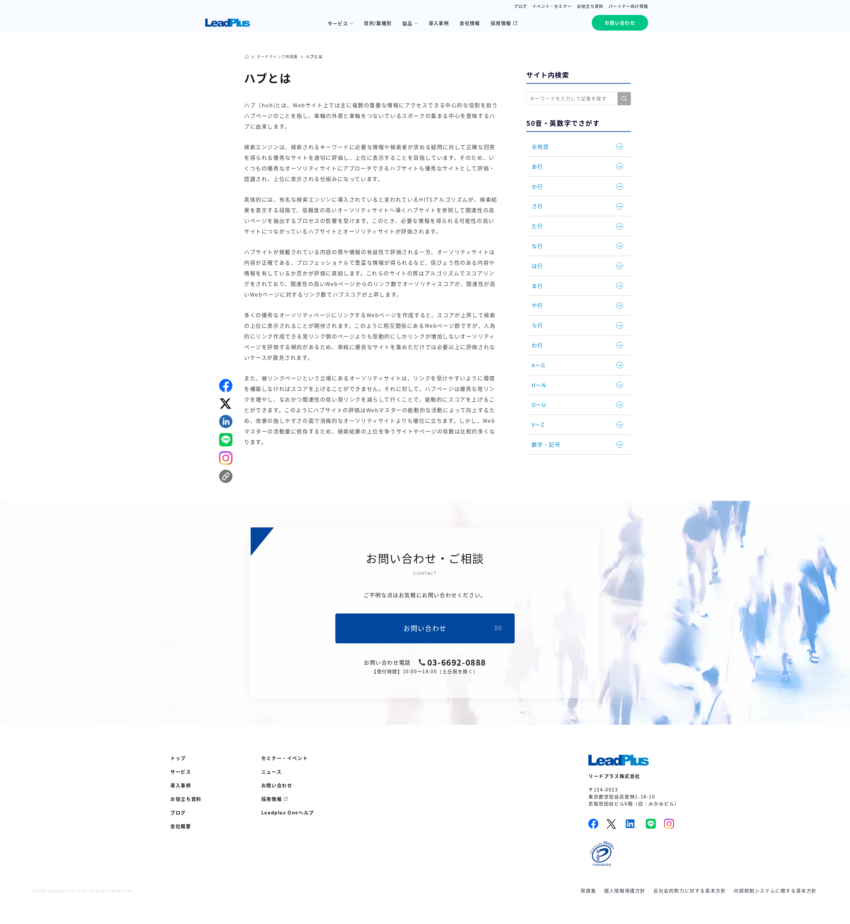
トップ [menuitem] (178, 758)
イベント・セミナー (552, 6)
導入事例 (439, 23)
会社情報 (470, 23)
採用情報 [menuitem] (271, 798)
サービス (338, 23)
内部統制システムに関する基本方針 (775, 890)
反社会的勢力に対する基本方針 (689, 890)
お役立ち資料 (590, 6)
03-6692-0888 (456, 662)
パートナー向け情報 (628, 6)
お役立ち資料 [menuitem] (186, 798)
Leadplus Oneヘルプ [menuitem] (287, 812)
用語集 (588, 890)
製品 (407, 23)
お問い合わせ (620, 22)
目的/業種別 (377, 23)
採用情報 (501, 23)
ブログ (520, 6)
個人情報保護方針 (624, 890)
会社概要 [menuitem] (180, 826)
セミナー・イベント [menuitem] (284, 758)
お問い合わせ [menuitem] (277, 785)
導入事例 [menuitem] (180, 785)
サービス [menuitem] (180, 771)
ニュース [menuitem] (271, 771)
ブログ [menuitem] (178, 812)
